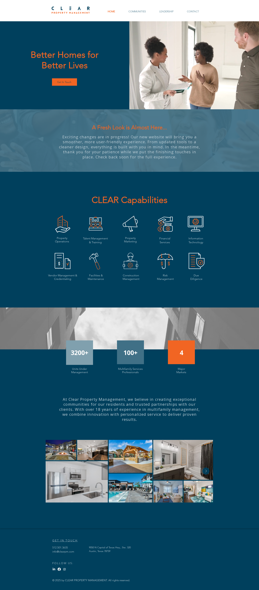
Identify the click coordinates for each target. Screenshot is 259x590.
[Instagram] (64, 569)
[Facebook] (59, 569)
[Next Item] (205, 471)
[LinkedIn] (54, 569)
